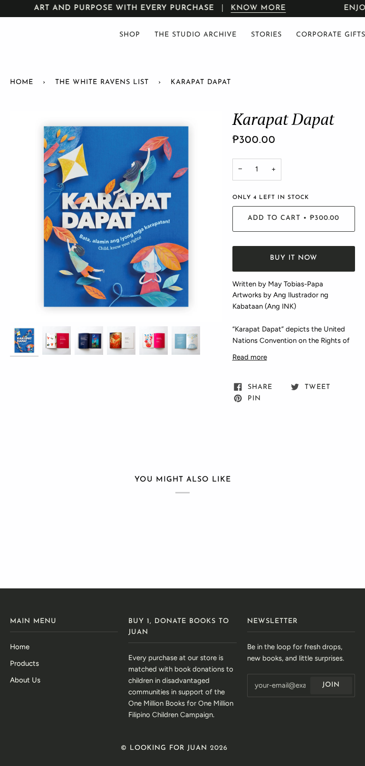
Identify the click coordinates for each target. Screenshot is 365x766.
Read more (249, 357)
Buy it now (293, 258)
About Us (25, 680)
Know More (258, 8)
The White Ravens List (102, 82)
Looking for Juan (168, 748)
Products (24, 663)
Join (331, 685)
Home (21, 82)
